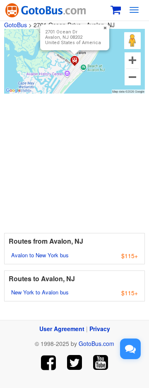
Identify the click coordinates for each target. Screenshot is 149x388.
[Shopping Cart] (115, 9)
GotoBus (15, 25)
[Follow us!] (74, 363)
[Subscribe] (100, 363)
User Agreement (61, 329)
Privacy (99, 329)
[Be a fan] (48, 363)
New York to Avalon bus (40, 292)
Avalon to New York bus (40, 255)
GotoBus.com (96, 343)
